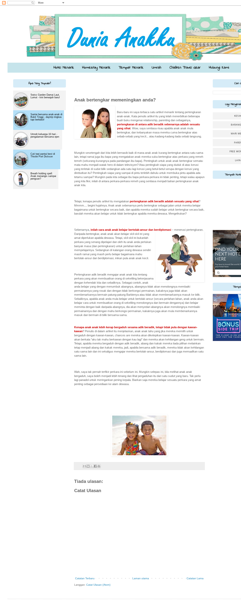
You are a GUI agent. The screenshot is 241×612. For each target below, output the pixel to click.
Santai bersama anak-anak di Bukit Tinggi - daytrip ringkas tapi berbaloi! (46, 117)
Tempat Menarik (131, 67)
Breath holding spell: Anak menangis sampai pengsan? (43, 176)
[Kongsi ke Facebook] (95, 466)
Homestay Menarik (96, 67)
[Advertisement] (96, 85)
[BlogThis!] (88, 466)
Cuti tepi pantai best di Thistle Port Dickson (43, 155)
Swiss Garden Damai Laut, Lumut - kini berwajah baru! (45, 96)
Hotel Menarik (63, 67)
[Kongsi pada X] (92, 466)
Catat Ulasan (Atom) (98, 584)
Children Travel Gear (185, 67)
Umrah (156, 67)
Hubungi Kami (219, 67)
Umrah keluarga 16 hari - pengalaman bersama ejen (45, 135)
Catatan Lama (195, 578)
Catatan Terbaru (85, 578)
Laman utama (140, 578)
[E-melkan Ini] (84, 466)
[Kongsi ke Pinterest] (99, 466)
